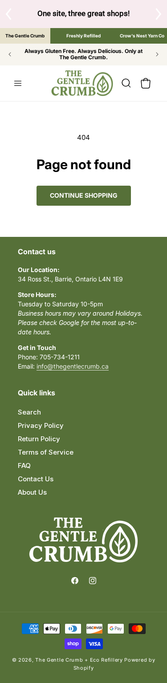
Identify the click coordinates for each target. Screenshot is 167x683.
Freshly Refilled (83, 35)
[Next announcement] (157, 54)
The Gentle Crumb (25, 35)
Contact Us (35, 479)
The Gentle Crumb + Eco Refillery (78, 660)
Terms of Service (45, 452)
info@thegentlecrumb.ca (73, 366)
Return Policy (39, 439)
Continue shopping (84, 195)
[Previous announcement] (10, 54)
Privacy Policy (41, 425)
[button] (18, 83)
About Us (32, 492)
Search (29, 412)
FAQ (24, 465)
